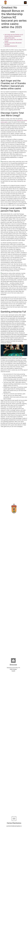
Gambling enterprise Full (11, 46)
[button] (25, 2)
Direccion (13, 665)
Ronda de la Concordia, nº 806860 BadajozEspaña (13, 669)
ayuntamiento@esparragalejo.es (14, 826)
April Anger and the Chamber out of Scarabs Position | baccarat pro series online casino (14, 36)
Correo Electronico (14, 823)
